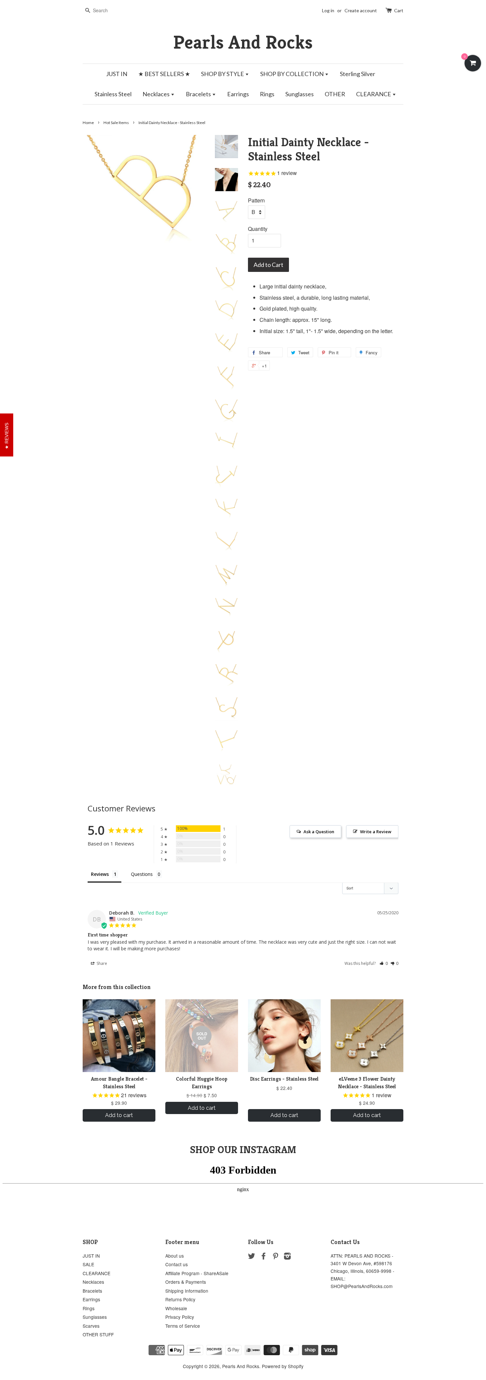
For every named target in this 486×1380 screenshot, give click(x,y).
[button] (383, 963)
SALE (88, 1264)
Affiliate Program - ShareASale (196, 1273)
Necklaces (156, 94)
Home (88, 122)
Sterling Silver (357, 73)
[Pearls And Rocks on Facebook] (263, 1257)
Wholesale (176, 1308)
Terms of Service (182, 1325)
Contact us (176, 1264)
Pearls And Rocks (243, 42)
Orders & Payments (185, 1281)
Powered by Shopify (283, 1366)
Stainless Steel (113, 94)
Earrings (238, 94)
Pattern (256, 200)
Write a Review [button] (375, 832)
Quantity (257, 229)
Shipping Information (186, 1290)
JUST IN (116, 73)
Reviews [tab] (100, 874)
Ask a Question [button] (319, 832)
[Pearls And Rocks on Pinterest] (275, 1257)
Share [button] (101, 963)
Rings (267, 94)
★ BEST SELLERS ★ (164, 73)
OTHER (335, 94)
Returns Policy (180, 1299)
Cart (398, 10)
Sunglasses (299, 94)
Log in (328, 10)
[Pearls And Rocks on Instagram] (287, 1257)
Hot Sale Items (116, 122)
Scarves (91, 1325)
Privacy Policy (179, 1317)
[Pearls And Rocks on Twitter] (251, 1257)
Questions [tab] (142, 874)
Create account (360, 10)
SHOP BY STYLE (223, 73)
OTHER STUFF (98, 1334)
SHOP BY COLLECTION (292, 73)
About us (174, 1255)
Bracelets (199, 94)
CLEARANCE (374, 94)
